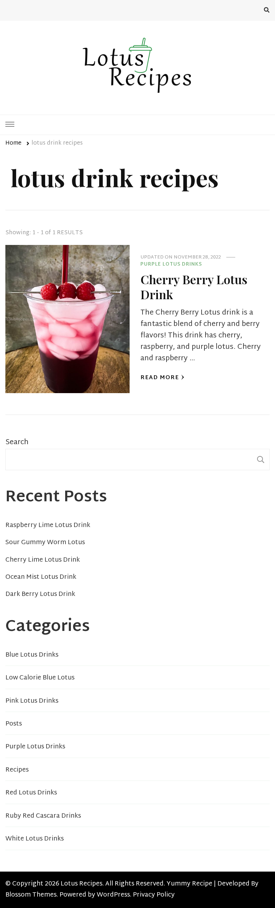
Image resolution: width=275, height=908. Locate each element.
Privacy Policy (154, 895)
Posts (13, 724)
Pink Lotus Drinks (31, 701)
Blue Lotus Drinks (31, 655)
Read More (159, 378)
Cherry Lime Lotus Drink (42, 560)
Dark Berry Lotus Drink (40, 595)
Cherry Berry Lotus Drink (193, 286)
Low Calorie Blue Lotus (39, 678)
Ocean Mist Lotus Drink (40, 577)
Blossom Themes (31, 895)
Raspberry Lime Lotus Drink (47, 526)
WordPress (113, 895)
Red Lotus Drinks (31, 793)
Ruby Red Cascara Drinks (43, 816)
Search (17, 442)
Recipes (17, 770)
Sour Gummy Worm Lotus (45, 543)
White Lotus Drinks (34, 839)
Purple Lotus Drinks (171, 265)
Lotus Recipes (81, 884)
